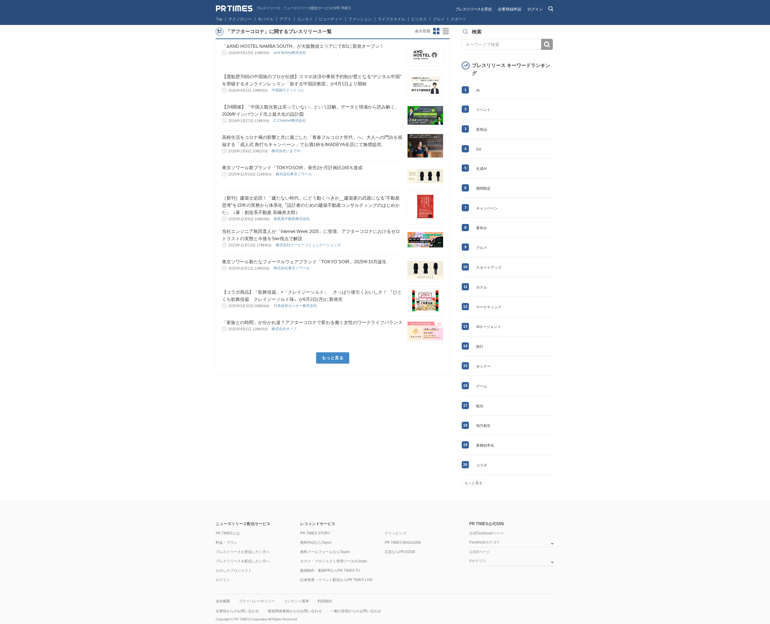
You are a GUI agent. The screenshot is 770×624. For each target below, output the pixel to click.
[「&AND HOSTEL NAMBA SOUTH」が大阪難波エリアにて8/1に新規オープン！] (425, 55)
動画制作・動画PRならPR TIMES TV (330, 570)
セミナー (483, 366)
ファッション (360, 19)
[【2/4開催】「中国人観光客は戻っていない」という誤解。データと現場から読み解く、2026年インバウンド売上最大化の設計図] (425, 115)
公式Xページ (479, 552)
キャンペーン (487, 208)
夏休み (481, 228)
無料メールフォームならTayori (325, 552)
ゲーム (481, 386)
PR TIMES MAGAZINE (403, 542)
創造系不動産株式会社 (292, 219)
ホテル (481, 287)
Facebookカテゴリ (484, 542)
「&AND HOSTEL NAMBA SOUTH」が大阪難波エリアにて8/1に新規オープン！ (303, 46)
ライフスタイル (391, 19)
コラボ (481, 465)
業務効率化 (485, 445)
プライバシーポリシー (257, 601)
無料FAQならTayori (315, 542)
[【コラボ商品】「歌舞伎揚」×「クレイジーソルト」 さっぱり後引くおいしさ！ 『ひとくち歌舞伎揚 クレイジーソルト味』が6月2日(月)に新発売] (425, 301)
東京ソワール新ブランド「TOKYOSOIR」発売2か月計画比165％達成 (292, 167)
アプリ (285, 19)
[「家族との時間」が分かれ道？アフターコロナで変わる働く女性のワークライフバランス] (425, 331)
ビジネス (419, 19)
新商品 (481, 129)
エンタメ (305, 19)
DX (478, 149)
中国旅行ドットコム (288, 90)
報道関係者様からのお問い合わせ (295, 611)
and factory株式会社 (290, 52)
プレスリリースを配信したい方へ (243, 561)
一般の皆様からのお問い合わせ (356, 611)
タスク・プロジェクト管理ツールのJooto (333, 561)
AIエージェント (488, 327)
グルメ (439, 19)
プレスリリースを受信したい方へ (243, 552)
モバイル (265, 19)
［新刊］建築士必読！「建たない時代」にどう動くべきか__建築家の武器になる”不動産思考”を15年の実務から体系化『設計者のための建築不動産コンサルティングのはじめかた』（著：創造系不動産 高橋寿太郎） (311, 205)
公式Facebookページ (486, 533)
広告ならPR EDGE (400, 552)
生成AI (481, 169)
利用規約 (325, 601)
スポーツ (458, 19)
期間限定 (483, 188)
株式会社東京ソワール (294, 174)
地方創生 (483, 426)
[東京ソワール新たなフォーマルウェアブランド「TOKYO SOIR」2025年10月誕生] (425, 270)
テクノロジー (240, 19)
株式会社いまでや (286, 151)
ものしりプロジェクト (234, 570)
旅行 (479, 346)
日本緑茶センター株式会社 (296, 306)
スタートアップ (488, 267)
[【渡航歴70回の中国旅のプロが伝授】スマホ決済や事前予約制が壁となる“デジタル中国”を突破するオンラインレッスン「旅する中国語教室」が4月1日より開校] (425, 85)
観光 (479, 406)
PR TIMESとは (228, 533)
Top (219, 19)
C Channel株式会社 (290, 120)
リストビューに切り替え (446, 31)
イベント (483, 110)
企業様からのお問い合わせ (237, 611)
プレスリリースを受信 (473, 9)
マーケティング (488, 307)
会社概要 (223, 601)
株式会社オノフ (285, 329)
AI (477, 90)
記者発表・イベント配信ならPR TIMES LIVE (336, 580)
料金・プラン (226, 542)
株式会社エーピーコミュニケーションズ (309, 245)
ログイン (535, 9)
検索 (547, 44)
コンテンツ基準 (296, 601)
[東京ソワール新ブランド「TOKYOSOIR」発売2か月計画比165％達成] (425, 176)
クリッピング (395, 533)
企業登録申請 (509, 9)
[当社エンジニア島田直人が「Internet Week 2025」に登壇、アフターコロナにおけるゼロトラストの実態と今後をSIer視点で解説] (425, 240)
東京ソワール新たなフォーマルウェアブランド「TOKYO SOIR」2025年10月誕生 (304, 261)
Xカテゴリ (477, 561)
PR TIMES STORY (315, 533)
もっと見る (333, 357)
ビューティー (330, 19)
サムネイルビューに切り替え (436, 31)
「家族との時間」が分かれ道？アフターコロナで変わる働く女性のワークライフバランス (312, 322)
